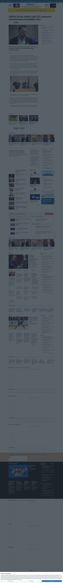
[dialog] (31, 577)
